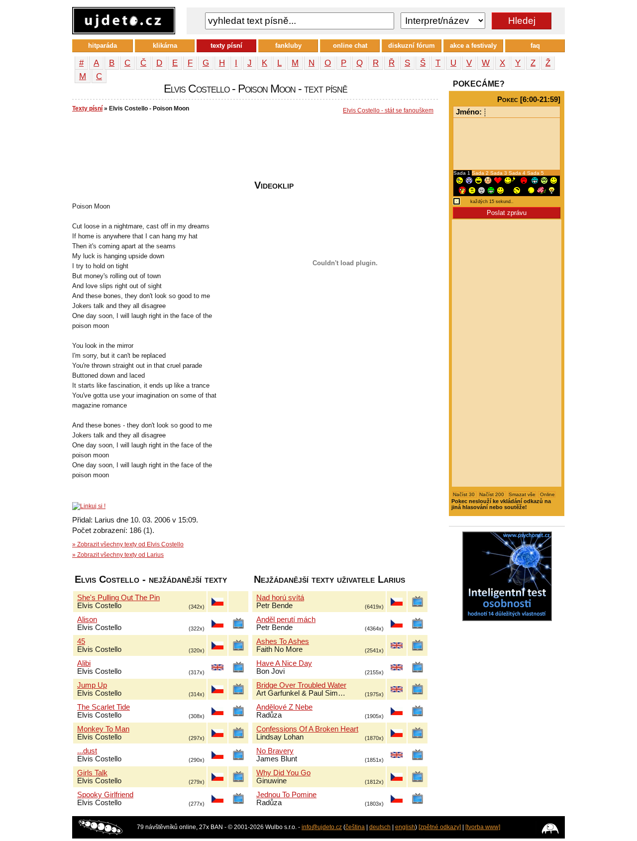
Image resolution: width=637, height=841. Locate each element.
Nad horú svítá (280, 598)
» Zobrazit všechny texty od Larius (118, 554)
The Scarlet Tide (103, 707)
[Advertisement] (253, 149)
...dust (87, 751)
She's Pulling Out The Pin (118, 598)
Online (546, 494)
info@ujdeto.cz (322, 827)
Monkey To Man (103, 729)
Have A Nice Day (284, 663)
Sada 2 (481, 173)
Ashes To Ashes (282, 641)
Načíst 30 (464, 494)
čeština (355, 827)
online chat (350, 45)
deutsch (380, 827)
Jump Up (92, 685)
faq (535, 45)
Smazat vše (522, 494)
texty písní (226, 45)
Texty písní (87, 108)
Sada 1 (462, 173)
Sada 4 (518, 173)
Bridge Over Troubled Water (301, 685)
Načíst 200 (492, 494)
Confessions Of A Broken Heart (307, 729)
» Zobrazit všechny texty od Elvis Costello (128, 544)
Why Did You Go (283, 773)
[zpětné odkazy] (440, 827)
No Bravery (275, 751)
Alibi (84, 663)
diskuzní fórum (411, 45)
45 (81, 641)
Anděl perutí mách (286, 620)
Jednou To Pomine (286, 795)
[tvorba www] (482, 827)
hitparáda (102, 45)
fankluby (288, 45)
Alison (87, 620)
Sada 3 (499, 173)
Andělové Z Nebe (284, 707)
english (405, 827)
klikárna (165, 45)
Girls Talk (92, 773)
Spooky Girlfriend (105, 795)
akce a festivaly (473, 45)
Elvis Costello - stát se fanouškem (388, 110)
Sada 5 (535, 173)
